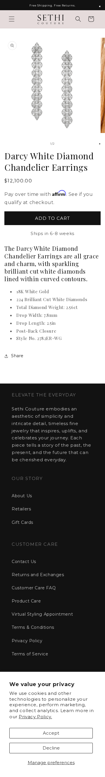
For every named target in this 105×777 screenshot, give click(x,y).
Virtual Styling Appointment (42, 614)
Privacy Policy (27, 640)
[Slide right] (65, 143)
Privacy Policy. (35, 716)
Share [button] (17, 355)
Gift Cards (22, 522)
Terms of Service (30, 654)
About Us (22, 495)
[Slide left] (39, 143)
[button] (11, 19)
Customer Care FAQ (34, 587)
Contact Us (24, 561)
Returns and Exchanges (38, 574)
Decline (51, 748)
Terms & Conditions (33, 627)
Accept (51, 733)
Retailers (21, 509)
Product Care (26, 601)
